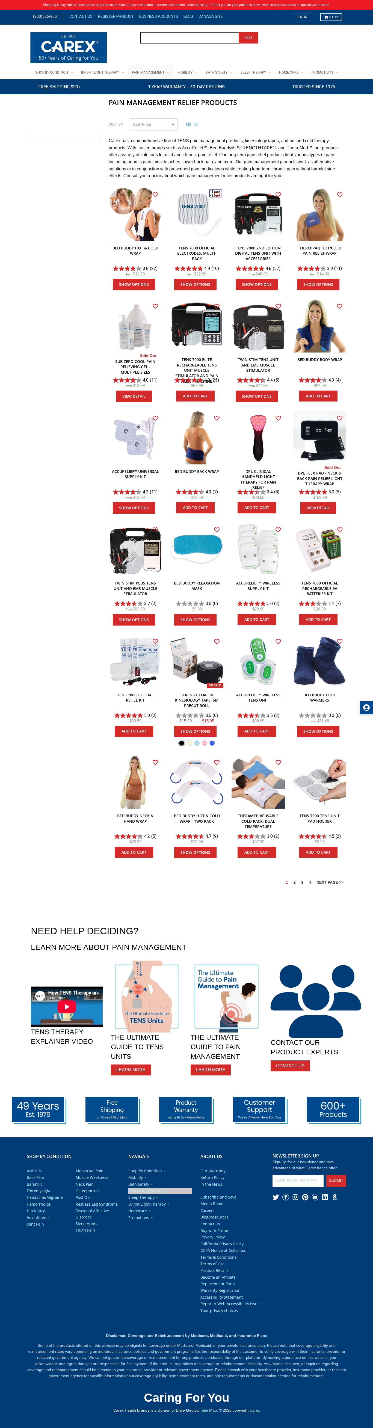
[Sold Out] (135, 326)
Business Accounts (158, 16)
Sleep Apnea (87, 1223)
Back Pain (35, 1177)
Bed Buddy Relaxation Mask (197, 585)
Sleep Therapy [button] (141, 1197)
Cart (333, 17)
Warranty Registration (220, 1290)
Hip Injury (36, 1210)
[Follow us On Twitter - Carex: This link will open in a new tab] (276, 1197)
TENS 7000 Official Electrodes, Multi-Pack (196, 253)
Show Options (134, 284)
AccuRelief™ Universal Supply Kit (135, 474)
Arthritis (34, 1170)
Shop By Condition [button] (145, 1170)
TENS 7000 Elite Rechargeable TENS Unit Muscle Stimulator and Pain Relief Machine (196, 370)
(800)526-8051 (46, 16)
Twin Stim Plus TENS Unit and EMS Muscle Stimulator (135, 588)
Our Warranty (213, 1170)
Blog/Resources (214, 1217)
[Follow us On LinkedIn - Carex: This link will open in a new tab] (325, 1197)
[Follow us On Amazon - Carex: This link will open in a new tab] (334, 1197)
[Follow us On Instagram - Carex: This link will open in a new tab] (295, 1197)
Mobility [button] (135, 1177)
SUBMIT (336, 1180)
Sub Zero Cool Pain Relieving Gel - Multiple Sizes (135, 367)
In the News (211, 1184)
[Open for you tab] (366, 707)
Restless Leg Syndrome (97, 1204)
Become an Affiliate (218, 1277)
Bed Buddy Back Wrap (197, 471)
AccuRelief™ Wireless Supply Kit (258, 585)
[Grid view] (189, 124)
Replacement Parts (217, 1283)
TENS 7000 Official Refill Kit (135, 697)
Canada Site (211, 16)
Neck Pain (85, 1184)
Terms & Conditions (218, 1257)
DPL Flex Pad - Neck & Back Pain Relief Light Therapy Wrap (319, 478)
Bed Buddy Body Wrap (319, 359)
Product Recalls (214, 1270)
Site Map (209, 1410)
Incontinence (39, 1217)
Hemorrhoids (39, 1204)
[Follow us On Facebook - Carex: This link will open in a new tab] (285, 1197)
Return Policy (212, 1177)
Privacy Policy (212, 1237)
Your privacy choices (219, 1310)
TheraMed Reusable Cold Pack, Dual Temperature (258, 821)
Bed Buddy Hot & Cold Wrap (135, 250)
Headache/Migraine (45, 1197)
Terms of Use (212, 1263)
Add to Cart (195, 396)
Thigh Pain (85, 1230)
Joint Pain (35, 1224)
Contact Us (81, 16)
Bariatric (34, 1184)
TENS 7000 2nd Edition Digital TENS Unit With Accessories (258, 253)
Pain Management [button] (145, 1190)
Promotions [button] (138, 1217)
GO (248, 37)
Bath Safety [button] (138, 1184)
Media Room (211, 1203)
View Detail (134, 396)
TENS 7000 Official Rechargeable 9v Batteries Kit (319, 588)
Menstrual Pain (89, 1170)
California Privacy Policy (222, 1243)
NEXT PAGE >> (330, 882)
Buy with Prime (214, 1230)
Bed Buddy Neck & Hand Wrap (135, 818)
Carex (255, 1410)
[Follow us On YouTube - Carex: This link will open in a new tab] (315, 1197)
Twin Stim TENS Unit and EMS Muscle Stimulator (258, 365)
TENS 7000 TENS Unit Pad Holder (320, 818)
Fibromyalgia (38, 1190)
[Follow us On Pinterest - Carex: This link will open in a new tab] (305, 1197)
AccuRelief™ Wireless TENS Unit (258, 697)
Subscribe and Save (218, 1197)
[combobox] (189, 37)
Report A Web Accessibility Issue (230, 1303)
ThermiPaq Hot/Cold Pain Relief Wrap (319, 250)
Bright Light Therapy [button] (147, 1204)
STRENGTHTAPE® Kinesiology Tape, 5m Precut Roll (196, 700)
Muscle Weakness (92, 1177)
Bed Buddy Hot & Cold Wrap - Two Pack (197, 818)
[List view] (197, 124)
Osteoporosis (88, 1190)
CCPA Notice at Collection (223, 1250)
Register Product (116, 16)
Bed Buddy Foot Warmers (319, 697)
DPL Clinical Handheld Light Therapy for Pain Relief (258, 479)
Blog (188, 16)
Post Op (83, 1197)
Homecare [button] (137, 1210)
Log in (302, 17)
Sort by (116, 124)
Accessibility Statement (221, 1297)
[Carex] (68, 48)
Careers (207, 1210)
